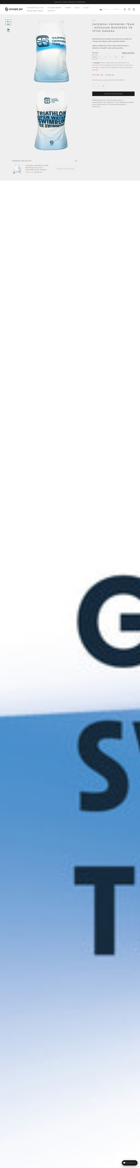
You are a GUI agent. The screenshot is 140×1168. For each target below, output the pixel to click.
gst (93, 20)
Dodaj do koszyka (113, 94)
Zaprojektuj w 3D (35, 7)
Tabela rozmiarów (128, 53)
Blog (77, 7)
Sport (68, 7)
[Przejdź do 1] (8, 22)
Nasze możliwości (35, 11)
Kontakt (52, 11)
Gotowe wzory (54, 7)
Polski (115, 9)
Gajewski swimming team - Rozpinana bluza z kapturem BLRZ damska (38, 167)
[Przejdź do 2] (8, 30)
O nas (86, 7)
